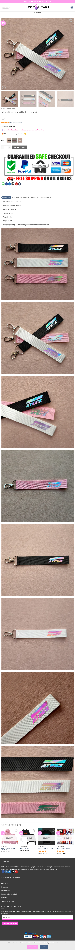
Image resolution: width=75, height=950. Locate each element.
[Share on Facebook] (6, 183)
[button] (6, 7)
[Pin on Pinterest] (16, 183)
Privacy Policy (5, 890)
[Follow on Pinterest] (16, 871)
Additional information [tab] (20, 197)
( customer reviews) (15, 122)
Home (3, 109)
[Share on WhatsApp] (3, 183)
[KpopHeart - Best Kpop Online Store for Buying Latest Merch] (37, 7)
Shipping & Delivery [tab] (46, 197)
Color (2, 140)
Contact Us (5, 883)
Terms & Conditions (7, 901)
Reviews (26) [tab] (34, 197)
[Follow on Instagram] (6, 871)
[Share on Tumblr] (19, 183)
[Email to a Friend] (12, 183)
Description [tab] (6, 197)
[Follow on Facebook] (3, 871)
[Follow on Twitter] (9, 871)
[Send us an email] (12, 871)
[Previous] (5, 54)
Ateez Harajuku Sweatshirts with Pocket (9, 849)
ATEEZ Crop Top (24, 848)
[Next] (70, 54)
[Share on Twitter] (9, 183)
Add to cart (19, 147)
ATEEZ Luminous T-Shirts (45, 848)
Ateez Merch (11, 109)
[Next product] (3, 118)
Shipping (4, 897)
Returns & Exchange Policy (9, 894)
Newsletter (4, 887)
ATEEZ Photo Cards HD (63, 848)
